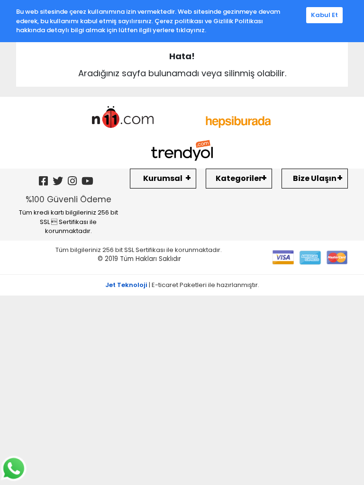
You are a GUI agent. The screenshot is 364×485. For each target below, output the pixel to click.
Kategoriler (239, 178)
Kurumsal (162, 178)
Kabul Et (324, 14)
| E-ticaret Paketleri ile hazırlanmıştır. (182, 284)
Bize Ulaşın (315, 178)
